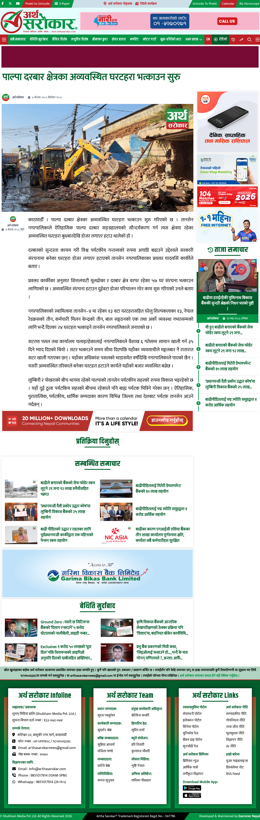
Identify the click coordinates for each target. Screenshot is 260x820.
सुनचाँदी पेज (190, 746)
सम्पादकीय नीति (236, 714)
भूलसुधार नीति (235, 733)
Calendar (228, 3)
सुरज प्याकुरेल (106, 715)
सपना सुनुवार (106, 780)
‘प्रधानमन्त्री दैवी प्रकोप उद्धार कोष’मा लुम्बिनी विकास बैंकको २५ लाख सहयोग (65, 511)
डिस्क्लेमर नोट (235, 767)
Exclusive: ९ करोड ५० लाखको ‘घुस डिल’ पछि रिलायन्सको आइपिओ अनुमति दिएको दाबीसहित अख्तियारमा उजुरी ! (67, 652)
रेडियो (223, 39)
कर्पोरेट (134, 39)
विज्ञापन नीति (234, 740)
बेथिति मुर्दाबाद (39, 39)
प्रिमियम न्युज (191, 761)
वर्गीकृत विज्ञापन (193, 774)
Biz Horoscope (249, 3)
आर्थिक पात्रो (190, 767)
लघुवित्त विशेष (79, 39)
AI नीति (231, 746)
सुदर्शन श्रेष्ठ (105, 730)
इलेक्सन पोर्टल (192, 720)
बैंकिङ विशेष (59, 39)
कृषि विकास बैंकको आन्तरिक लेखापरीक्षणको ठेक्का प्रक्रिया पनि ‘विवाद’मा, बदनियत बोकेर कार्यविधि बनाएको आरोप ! (161, 627)
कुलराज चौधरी (140, 751)
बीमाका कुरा (100, 39)
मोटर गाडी (149, 39)
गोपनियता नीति (235, 720)
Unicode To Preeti (205, 3)
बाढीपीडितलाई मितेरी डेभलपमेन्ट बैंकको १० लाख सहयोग (158, 488)
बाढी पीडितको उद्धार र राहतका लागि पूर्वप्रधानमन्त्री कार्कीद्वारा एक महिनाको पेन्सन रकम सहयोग (67, 534)
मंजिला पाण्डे (105, 751)
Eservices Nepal (249, 816)
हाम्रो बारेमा (232, 754)
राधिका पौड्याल (141, 780)
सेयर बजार (119, 39)
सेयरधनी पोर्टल (192, 714)
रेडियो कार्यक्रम (148, 3)
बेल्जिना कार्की (140, 715)
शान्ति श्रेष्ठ (104, 766)
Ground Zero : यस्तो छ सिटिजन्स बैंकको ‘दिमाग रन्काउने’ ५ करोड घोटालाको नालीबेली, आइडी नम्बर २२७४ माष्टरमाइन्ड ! (65, 627)
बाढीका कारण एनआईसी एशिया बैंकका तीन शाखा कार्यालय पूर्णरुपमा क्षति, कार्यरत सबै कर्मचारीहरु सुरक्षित (163, 534)
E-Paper (65, 3)
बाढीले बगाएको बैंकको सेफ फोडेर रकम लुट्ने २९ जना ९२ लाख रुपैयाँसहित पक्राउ (68, 488)
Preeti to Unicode (37, 3)
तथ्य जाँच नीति (235, 727)
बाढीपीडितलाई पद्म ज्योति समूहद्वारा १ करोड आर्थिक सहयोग (161, 511)
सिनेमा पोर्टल (191, 727)
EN (208, 39)
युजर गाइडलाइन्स (237, 761)
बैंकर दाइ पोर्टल (192, 740)
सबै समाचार (18, 39)
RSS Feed (233, 774)
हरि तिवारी (137, 745)
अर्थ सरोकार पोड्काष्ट (120, 3)
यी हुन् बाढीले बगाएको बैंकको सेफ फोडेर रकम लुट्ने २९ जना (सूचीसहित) (229, 330)
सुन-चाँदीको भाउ (170, 39)
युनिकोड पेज (190, 733)
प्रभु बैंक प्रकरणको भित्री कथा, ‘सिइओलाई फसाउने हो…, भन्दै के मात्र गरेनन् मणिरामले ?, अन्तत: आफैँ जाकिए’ (162, 652)
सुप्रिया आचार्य (106, 745)
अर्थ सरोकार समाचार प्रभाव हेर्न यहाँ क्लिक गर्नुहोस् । (209, 675)
